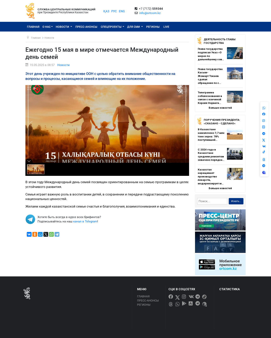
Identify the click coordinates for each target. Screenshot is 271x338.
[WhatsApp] (51, 234)
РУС (114, 11)
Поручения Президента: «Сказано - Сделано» (222, 121)
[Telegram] (57, 234)
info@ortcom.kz (149, 13)
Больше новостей (220, 107)
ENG (122, 11)
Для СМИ (133, 26)
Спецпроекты (111, 26)
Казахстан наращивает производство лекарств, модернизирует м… (211, 176)
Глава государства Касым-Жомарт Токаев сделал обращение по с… (210, 75)
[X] (45, 234)
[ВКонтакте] (29, 234)
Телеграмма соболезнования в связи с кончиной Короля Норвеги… (210, 97)
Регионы (153, 26)
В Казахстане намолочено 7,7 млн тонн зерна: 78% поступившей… (211, 134)
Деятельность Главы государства (219, 41)
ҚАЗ (106, 11)
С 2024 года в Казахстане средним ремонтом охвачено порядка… (211, 155)
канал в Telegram (85, 221)
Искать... (236, 201)
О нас (46, 26)
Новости (63, 26)
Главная (33, 26)
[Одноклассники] (34, 234)
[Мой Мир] (40, 234)
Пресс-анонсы (86, 26)
